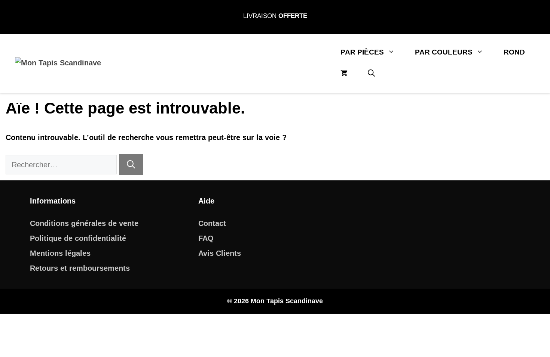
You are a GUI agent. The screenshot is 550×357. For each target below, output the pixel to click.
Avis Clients (219, 253)
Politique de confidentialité (78, 238)
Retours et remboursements (80, 268)
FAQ (206, 238)
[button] (371, 73)
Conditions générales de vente (84, 223)
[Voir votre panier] (344, 73)
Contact (212, 223)
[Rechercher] (131, 164)
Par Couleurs (444, 52)
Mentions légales (60, 253)
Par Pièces (362, 52)
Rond (514, 52)
